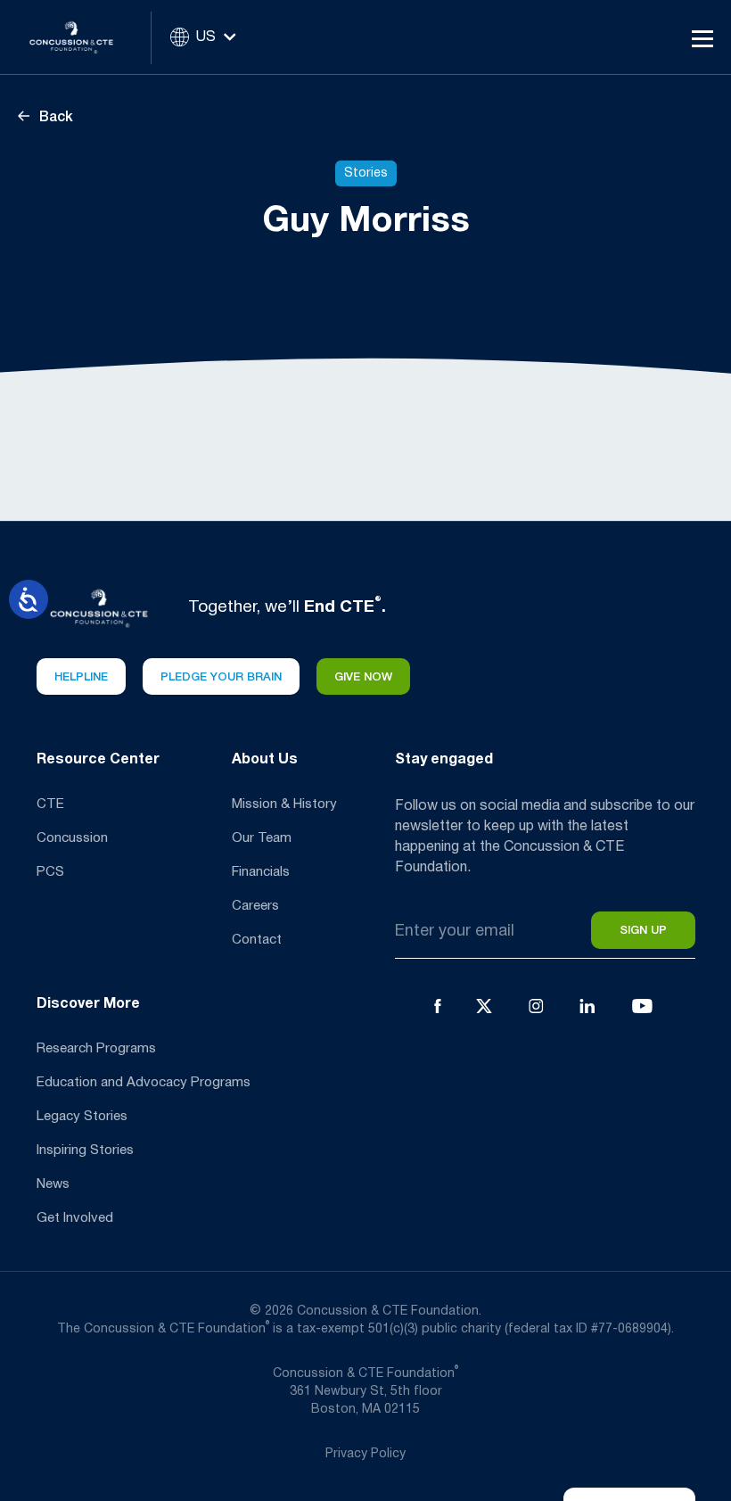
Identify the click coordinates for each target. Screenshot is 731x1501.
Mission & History (284, 804)
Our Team (262, 838)
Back (54, 117)
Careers (255, 906)
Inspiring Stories (85, 1150)
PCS (50, 872)
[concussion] (85, 37)
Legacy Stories (82, 1116)
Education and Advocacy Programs (144, 1082)
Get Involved (75, 1218)
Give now (363, 677)
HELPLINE (81, 677)
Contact (257, 940)
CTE (50, 804)
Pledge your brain (221, 677)
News (53, 1184)
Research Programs (96, 1049)
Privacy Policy (365, 1454)
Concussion (72, 838)
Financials (261, 872)
